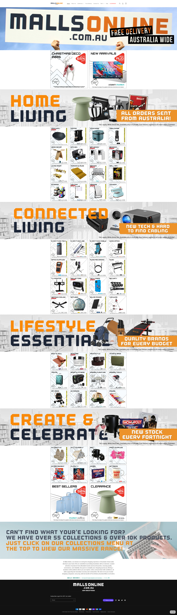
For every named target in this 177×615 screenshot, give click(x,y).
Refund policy (81, 611)
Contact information (111, 611)
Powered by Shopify (74, 611)
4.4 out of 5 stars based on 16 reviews (92, 577)
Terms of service (96, 611)
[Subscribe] (73, 600)
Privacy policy (88, 611)
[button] (81, 3)
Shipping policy (103, 611)
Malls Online (67, 611)
